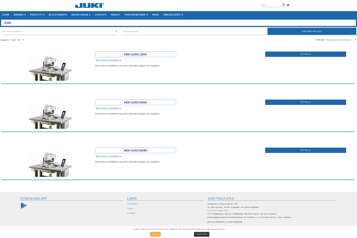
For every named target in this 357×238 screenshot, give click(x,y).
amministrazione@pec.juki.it (217, 210)
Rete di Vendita (58, 14)
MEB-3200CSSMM (135, 150)
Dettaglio (305, 54)
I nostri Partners (135, 14)
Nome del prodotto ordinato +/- (340, 40)
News (155, 14)
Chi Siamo (132, 203)
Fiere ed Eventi (172, 14)
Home (5, 14)
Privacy (115, 14)
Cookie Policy (202, 234)
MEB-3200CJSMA (135, 54)
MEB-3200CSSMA (135, 102)
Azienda (18, 14)
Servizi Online (79, 14)
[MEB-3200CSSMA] (51, 114)
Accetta (155, 234)
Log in (130, 208)
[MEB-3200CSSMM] (51, 162)
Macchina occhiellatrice (109, 60)
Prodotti (36, 14)
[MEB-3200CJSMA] (51, 66)
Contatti (100, 14)
